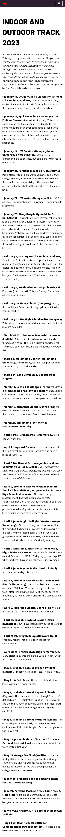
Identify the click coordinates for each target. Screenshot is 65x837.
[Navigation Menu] (59, 3)
